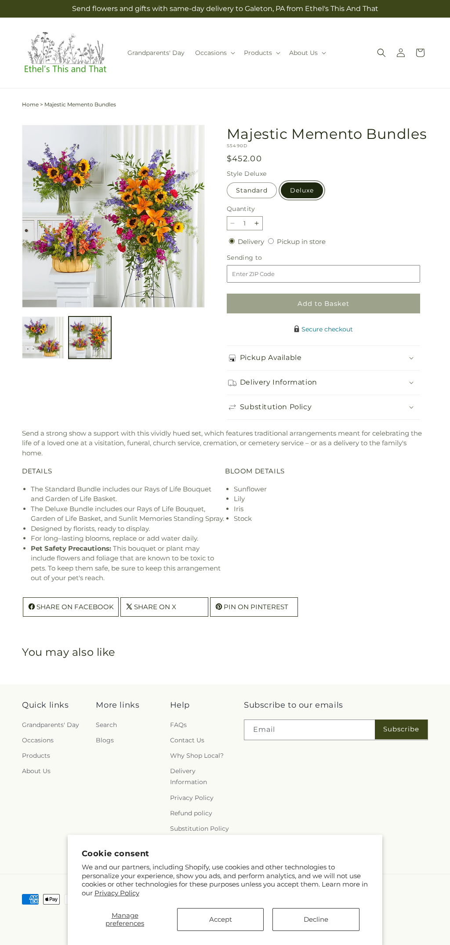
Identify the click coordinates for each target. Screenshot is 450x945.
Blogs (105, 740)
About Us (36, 771)
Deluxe (302, 190)
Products (36, 756)
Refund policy (191, 813)
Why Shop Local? (197, 756)
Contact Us (187, 740)
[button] (214, 53)
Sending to (258, 257)
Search (106, 725)
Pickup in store (301, 241)
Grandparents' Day (50, 725)
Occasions (38, 740)
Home (30, 104)
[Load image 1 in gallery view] (43, 337)
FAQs (178, 725)
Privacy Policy (116, 893)
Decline (316, 919)
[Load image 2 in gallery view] (90, 337)
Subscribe (401, 729)
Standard (252, 190)
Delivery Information (188, 776)
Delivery (252, 241)
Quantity (241, 209)
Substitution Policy (199, 828)
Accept (220, 919)
